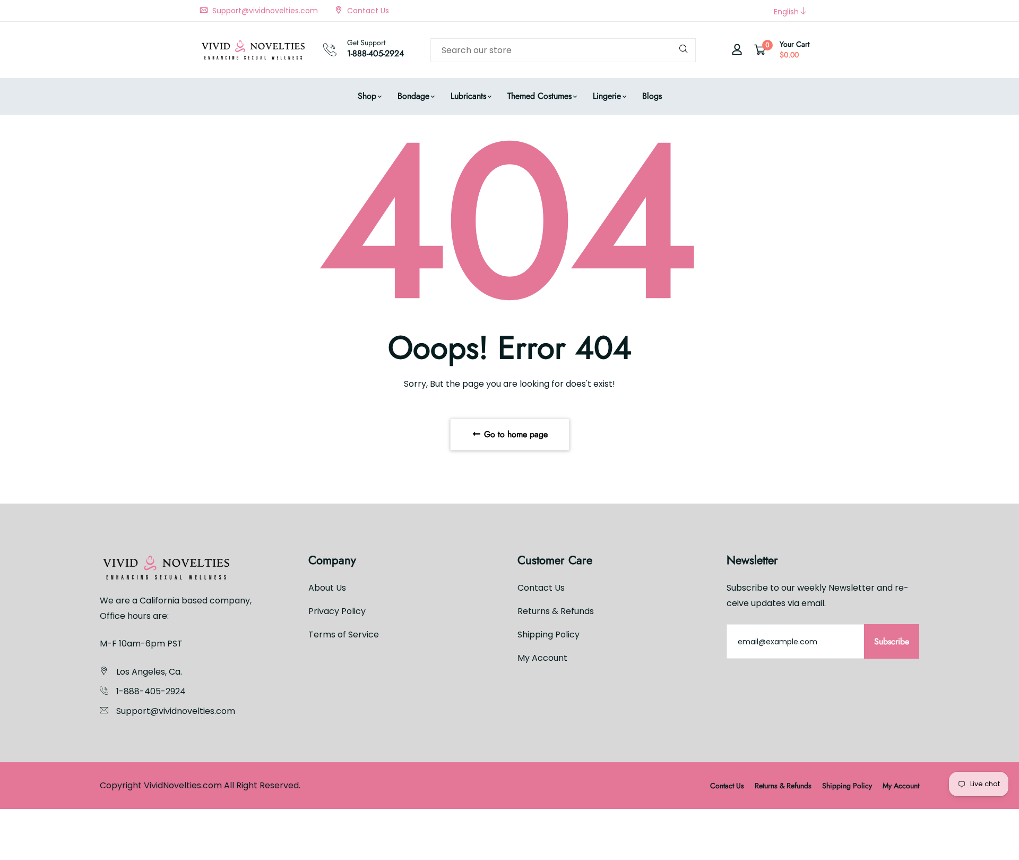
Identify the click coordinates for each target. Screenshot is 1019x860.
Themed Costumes (539, 96)
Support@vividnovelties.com (264, 10)
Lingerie (607, 96)
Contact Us (367, 10)
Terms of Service (343, 634)
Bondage (413, 96)
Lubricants (468, 96)
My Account (542, 658)
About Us (327, 588)
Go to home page (514, 434)
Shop (367, 96)
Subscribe (891, 641)
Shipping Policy (548, 634)
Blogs (652, 96)
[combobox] (563, 50)
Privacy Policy (337, 611)
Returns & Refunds (555, 611)
